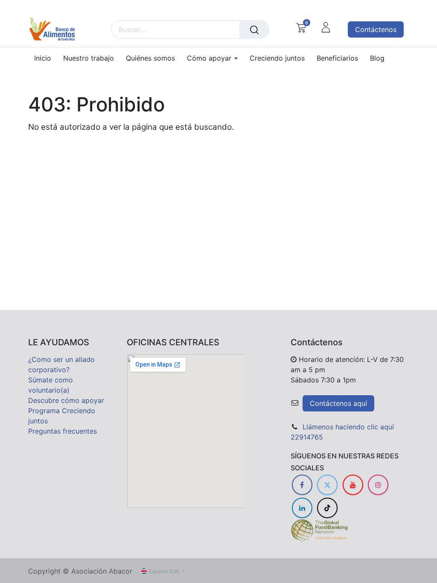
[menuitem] (45, 58)
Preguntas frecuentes (62, 431)
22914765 (307, 437)
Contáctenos (375, 29)
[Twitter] (327, 485)
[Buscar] (254, 29)
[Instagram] (378, 485)
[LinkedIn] (302, 508)
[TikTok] (327, 508)
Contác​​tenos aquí (338, 403)
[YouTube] (353, 485)
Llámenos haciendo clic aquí (348, 427)
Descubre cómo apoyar (66, 400)
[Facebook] (302, 485)
